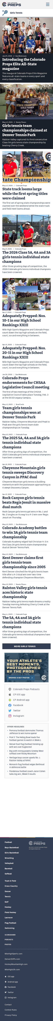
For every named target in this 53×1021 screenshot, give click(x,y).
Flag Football (10, 923)
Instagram (18, 715)
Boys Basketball (12, 847)
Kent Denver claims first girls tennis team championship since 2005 (23, 562)
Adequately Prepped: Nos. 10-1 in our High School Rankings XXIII (24, 320)
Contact (8, 1005)
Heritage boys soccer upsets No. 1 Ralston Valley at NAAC (24, 759)
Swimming (9, 928)
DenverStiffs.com (12, 959)
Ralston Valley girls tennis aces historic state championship (24, 592)
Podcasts (9, 940)
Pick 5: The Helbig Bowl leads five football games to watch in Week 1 (25, 738)
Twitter (16, 710)
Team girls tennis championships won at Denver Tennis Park (21, 412)
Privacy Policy (11, 1015)
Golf (6, 902)
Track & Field (10, 881)
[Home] (11, 4)
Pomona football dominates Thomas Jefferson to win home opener (26, 731)
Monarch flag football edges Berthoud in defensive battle (26, 765)
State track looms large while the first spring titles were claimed (25, 193)
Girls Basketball (12, 853)
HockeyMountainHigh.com (16, 964)
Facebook (18, 705)
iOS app (11, 976)
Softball (8, 874)
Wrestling (9, 858)
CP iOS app (19, 694)
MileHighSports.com (13, 954)
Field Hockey (10, 912)
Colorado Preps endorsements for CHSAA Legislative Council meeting (25, 382)
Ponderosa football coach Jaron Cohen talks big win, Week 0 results (27, 772)
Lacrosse (9, 917)
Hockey (8, 907)
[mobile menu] (47, 4)
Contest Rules (11, 1010)
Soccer (8, 891)
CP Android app (21, 699)
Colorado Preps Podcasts (26, 689)
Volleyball (9, 863)
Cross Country (11, 886)
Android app (13, 982)
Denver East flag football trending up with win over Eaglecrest (26, 745)
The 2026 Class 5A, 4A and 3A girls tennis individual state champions (26, 257)
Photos (8, 944)
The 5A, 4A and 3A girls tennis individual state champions (21, 622)
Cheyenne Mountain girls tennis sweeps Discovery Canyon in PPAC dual (23, 472)
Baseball (8, 868)
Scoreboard (10, 935)
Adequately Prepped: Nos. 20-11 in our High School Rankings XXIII (24, 353)
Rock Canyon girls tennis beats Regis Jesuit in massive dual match (26, 502)
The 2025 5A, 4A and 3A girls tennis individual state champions (25, 442)
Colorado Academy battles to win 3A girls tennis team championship (25, 532)
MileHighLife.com (12, 969)
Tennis (8, 896)
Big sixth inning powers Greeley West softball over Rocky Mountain (26, 752)
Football (8, 842)
